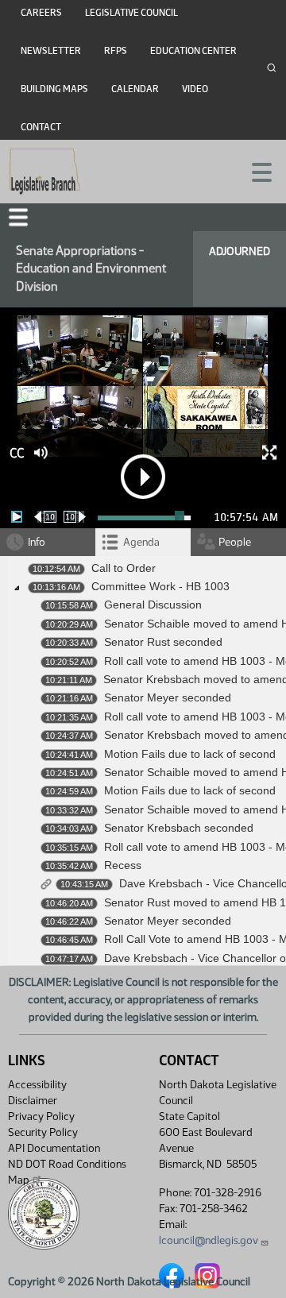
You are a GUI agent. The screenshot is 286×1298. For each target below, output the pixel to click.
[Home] (45, 171)
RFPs (115, 50)
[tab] (143, 542)
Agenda (141, 542)
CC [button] (17, 453)
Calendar (135, 89)
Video (195, 89)
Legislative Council (131, 12)
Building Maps (54, 89)
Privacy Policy (41, 1116)
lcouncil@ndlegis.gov (208, 1240)
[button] (18, 217)
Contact (41, 127)
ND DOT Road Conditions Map (67, 1172)
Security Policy (43, 1132)
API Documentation (54, 1148)
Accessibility (37, 1084)
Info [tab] (36, 542)
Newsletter (51, 50)
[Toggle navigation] (255, 171)
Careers (41, 12)
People (234, 542)
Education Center (193, 50)
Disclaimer (32, 1100)
